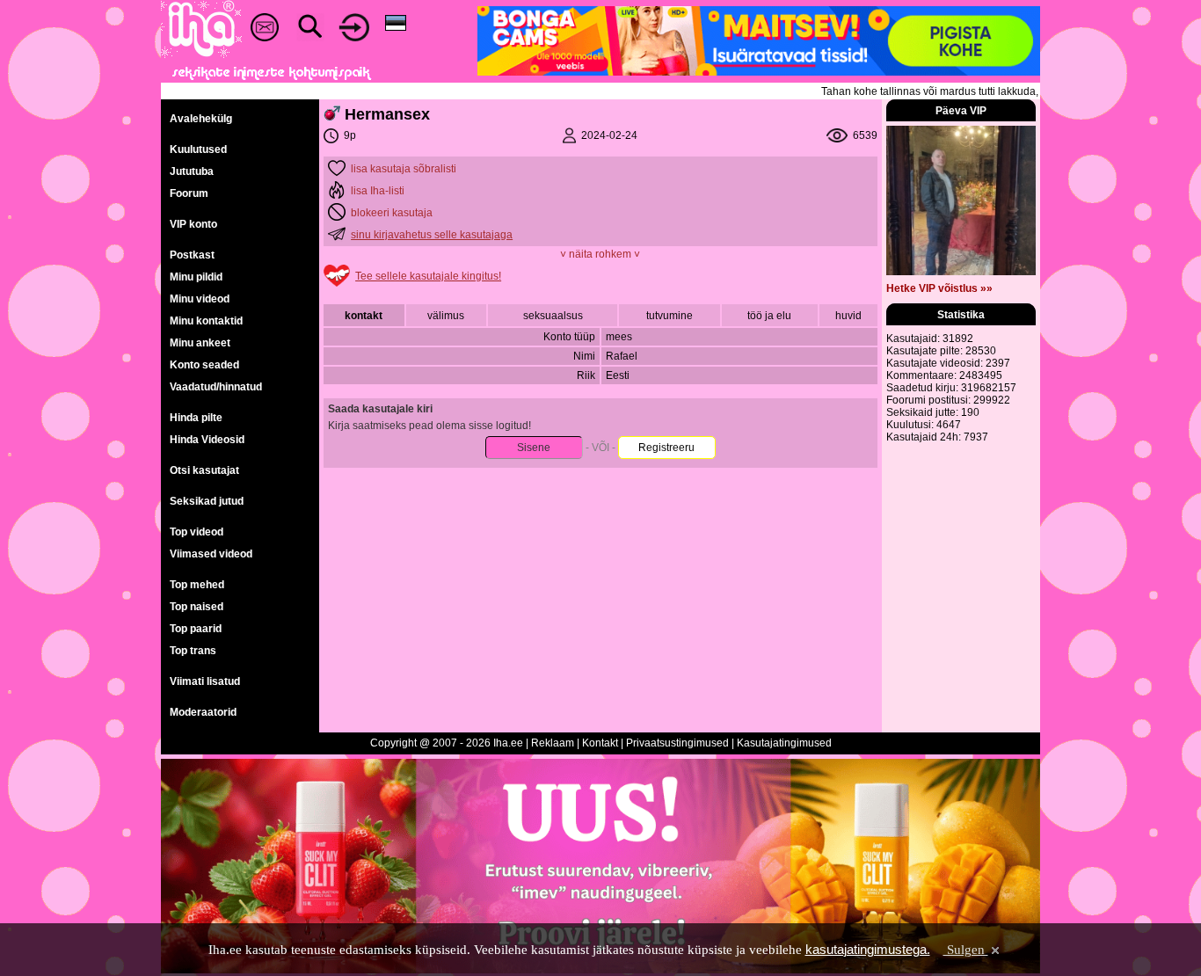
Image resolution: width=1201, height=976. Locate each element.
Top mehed (197, 585)
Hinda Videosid (207, 439)
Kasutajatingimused (784, 743)
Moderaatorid (203, 712)
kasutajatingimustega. (867, 949)
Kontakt (600, 743)
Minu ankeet (200, 343)
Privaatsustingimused (677, 743)
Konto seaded (204, 365)
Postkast (192, 255)
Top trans (193, 651)
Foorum (189, 193)
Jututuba (192, 171)
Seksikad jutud (207, 501)
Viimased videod (211, 554)
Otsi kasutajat (204, 470)
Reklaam (552, 743)
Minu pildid (196, 277)
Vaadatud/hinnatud (216, 387)
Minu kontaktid (206, 321)
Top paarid (196, 629)
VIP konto (193, 224)
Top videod (196, 532)
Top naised (196, 607)
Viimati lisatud (205, 681)
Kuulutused (198, 149)
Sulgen (965, 950)
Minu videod (199, 299)
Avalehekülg (201, 119)
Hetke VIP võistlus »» (939, 288)
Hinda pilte (196, 418)
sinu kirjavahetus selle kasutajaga (432, 235)
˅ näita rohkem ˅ (600, 254)
